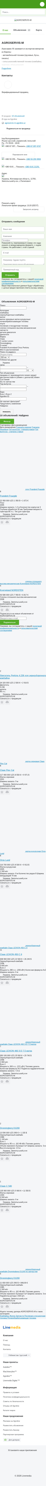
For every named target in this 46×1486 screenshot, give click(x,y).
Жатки (13, 1316)
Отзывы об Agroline (11, 1406)
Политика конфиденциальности (16, 1397)
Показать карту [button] (8, 203)
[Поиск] (42, 12)
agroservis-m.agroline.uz (15, 123)
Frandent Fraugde (8, 496)
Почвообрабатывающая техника (21, 1318)
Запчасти (20, 1316)
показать (7, 412)
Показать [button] (21, 146)
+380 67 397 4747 (33, 146)
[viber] (23, 149)
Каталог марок (9, 1410)
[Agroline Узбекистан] (16, 4)
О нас (5, 1340)
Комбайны (5, 1316)
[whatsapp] (8, 149)
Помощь (6, 1345)
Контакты (7, 1349)
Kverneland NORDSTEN (11, 590)
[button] (42, 4)
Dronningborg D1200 (10, 1128)
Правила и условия (11, 1392)
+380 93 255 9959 (33, 159)
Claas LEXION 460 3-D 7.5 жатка (16, 1051)
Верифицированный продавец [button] (15, 92)
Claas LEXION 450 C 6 (11, 954)
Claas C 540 (6, 1186)
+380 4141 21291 (32, 167)
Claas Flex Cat (7, 770)
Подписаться (9, 622)
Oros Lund (5, 860)
